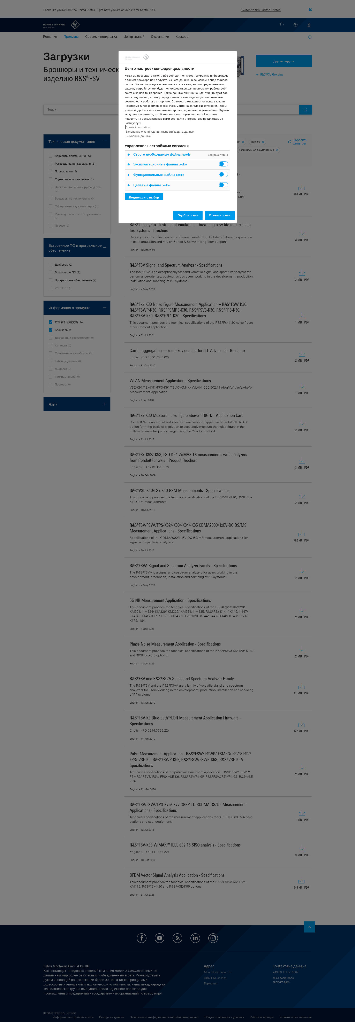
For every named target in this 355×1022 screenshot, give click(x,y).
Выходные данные (138, 136)
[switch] (223, 163)
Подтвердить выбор (144, 197)
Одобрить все (188, 215)
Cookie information (138, 127)
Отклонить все (219, 215)
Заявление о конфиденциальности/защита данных (160, 131)
